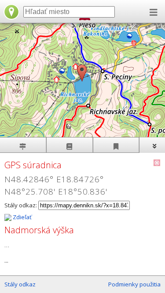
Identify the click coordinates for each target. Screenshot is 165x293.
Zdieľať (21, 217)
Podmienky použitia (134, 284)
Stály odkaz (20, 284)
